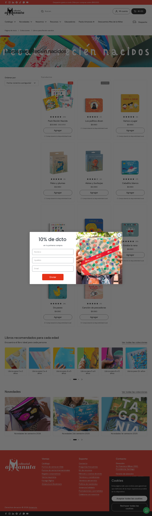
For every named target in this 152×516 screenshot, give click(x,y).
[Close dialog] (119, 235)
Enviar (53, 277)
